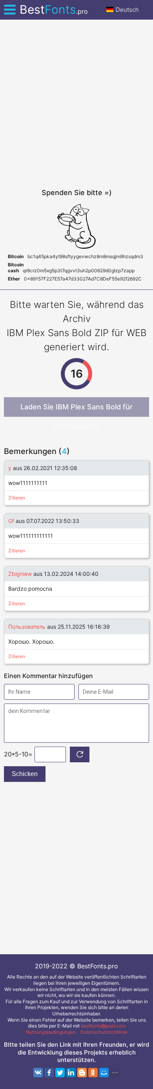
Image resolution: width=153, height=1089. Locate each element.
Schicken (25, 774)
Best (54, 9)
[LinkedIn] (71, 1072)
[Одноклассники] (93, 1072)
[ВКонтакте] (38, 1072)
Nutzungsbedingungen (51, 1032)
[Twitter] (60, 1072)
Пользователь (27, 626)
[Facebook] (49, 1072)
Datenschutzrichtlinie (104, 1032)
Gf (11, 520)
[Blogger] (82, 1072)
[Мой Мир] (104, 1072)
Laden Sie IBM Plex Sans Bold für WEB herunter (76, 410)
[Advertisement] (76, 103)
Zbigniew (20, 573)
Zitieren (16, 498)
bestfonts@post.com (103, 1026)
